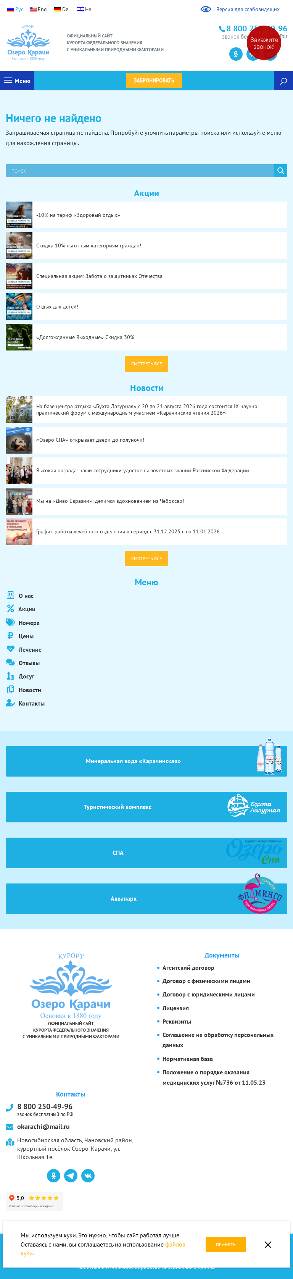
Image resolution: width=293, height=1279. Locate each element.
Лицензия (176, 1008)
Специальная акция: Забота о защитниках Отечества (99, 276)
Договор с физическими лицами (206, 981)
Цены (25, 636)
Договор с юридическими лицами (209, 994)
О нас (25, 595)
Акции (26, 609)
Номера (28, 623)
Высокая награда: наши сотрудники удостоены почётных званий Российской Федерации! (143, 470)
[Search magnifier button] (280, 170)
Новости (29, 690)
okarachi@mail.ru (43, 1126)
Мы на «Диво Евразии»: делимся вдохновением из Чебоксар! (110, 500)
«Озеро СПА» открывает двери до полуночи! (90, 439)
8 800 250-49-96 (45, 1109)
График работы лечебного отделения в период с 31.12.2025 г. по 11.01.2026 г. (130, 531)
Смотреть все (146, 364)
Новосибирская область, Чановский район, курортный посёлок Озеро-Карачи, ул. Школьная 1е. (75, 1148)
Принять (226, 1244)
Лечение (29, 649)
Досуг (25, 676)
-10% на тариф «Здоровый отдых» (78, 215)
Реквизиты (177, 1021)
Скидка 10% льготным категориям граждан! (88, 245)
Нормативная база (188, 1059)
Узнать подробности (40, 42)
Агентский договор (188, 967)
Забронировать (154, 80)
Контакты (31, 703)
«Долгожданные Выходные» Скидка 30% (85, 337)
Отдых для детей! (57, 306)
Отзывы (28, 663)
